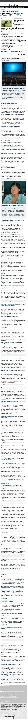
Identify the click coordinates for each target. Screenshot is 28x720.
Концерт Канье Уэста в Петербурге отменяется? (10, 234)
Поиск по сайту (3, 9)
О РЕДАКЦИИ (3, 709)
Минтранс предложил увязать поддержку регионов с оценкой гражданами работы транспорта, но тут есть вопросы (11, 272)
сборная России (10, 11)
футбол (3, 11)
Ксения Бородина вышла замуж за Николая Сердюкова (12, 358)
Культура (2, 695)
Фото (2, 689)
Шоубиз (4, 355)
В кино (7, 692)
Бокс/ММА (2, 702)
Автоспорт (8, 700)
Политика (2, 692)
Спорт (3, 556)
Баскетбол (8, 699)
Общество (13, 692)
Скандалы (6, 7)
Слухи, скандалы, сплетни (8, 301)
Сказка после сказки (5, 259)
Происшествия (20, 692)
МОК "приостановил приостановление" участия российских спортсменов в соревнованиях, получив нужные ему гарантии (13, 627)
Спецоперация (2, 7)
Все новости (3, 686)
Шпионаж (19, 7)
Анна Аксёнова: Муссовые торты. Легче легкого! (11, 664)
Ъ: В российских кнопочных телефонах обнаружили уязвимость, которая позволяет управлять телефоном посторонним (12, 487)
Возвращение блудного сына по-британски (9, 316)
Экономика (3, 694)
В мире (2, 687)
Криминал (13, 694)
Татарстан (14, 699)
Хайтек (3, 442)
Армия (16, 7)
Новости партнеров (4, 690)
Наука (3, 384)
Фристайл (8, 701)
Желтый (7, 695)
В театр (2, 696)
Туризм (3, 500)
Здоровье (13, 7)
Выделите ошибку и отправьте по (10, 58)
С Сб (18, 18)
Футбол (2, 699)
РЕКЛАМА (8, 709)
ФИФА (16, 11)
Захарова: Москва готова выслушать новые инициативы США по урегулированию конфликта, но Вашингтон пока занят (12, 287)
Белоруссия (14, 700)
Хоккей (2, 700)
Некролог (22, 7)
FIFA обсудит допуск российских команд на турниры (11, 613)
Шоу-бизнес (10, 7)
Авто (18, 694)
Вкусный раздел (6, 639)
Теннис (2, 701)
